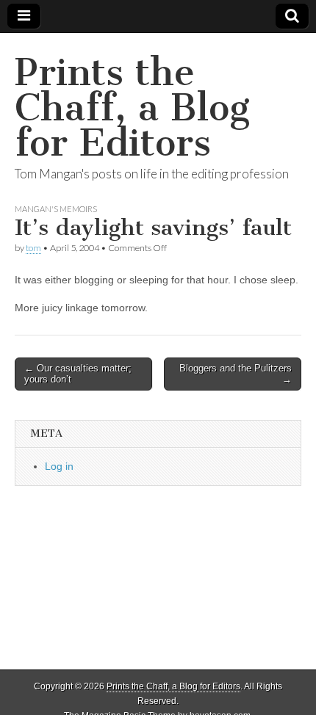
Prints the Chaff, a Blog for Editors (132, 107)
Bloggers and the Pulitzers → (235, 374)
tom (33, 247)
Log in (59, 466)
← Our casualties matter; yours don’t (78, 374)
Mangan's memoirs (56, 209)
